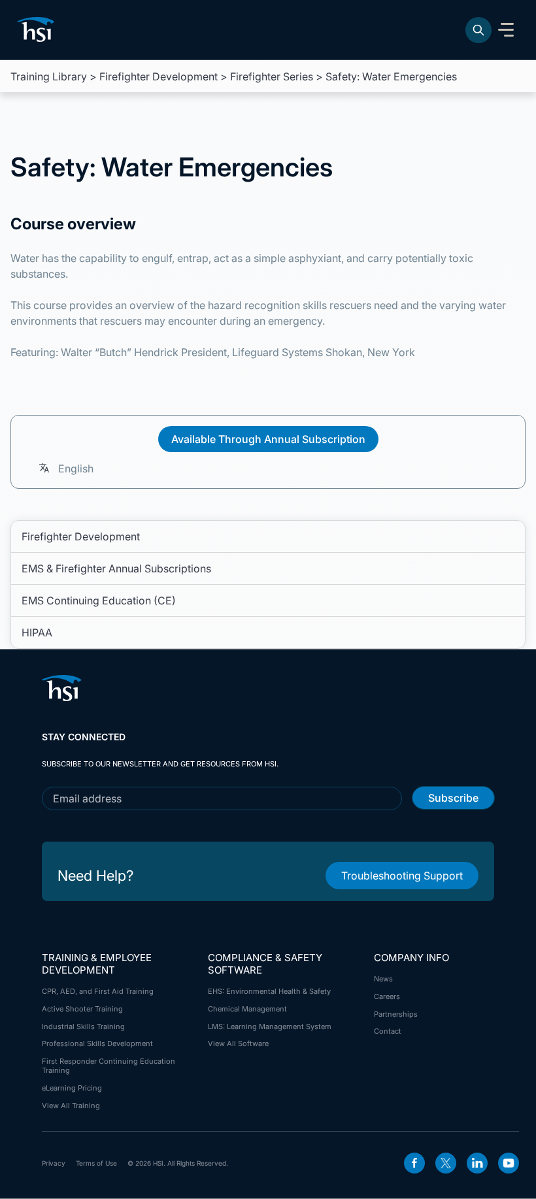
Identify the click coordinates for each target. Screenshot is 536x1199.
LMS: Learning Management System (269, 1026)
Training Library (48, 76)
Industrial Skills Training (83, 1026)
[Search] (478, 30)
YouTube (508, 1163)
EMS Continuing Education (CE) (99, 600)
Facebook (414, 1163)
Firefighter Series (271, 76)
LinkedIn (477, 1163)
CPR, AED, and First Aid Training (98, 991)
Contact (387, 1031)
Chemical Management (247, 1008)
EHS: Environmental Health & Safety (269, 991)
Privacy (53, 1163)
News (383, 978)
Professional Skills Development (97, 1043)
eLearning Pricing (72, 1087)
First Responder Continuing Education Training (108, 1066)
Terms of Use (96, 1163)
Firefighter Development (158, 76)
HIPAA (37, 632)
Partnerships (396, 1014)
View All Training (71, 1105)
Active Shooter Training (82, 1008)
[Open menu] (506, 30)
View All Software (238, 1043)
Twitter (445, 1163)
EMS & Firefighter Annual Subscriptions (116, 568)
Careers (387, 996)
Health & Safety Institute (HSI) (38, 29)
